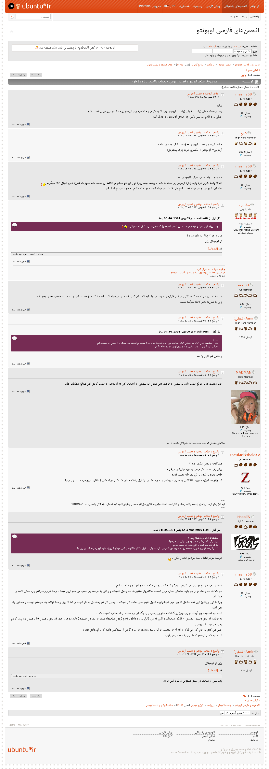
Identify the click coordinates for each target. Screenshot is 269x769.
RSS (19, 725)
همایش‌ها (184, 6)
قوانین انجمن (208, 736)
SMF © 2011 (238, 725)
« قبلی (256, 70)
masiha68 (243, 95)
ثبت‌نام (212, 47)
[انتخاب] (213, 249)
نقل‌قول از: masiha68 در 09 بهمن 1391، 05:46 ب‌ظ (189, 218)
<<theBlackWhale (245, 455)
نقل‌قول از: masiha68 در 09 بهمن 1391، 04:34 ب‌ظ (189, 332)
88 (11, 6)
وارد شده (236, 47)
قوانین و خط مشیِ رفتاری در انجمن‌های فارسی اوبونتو (198, 273)
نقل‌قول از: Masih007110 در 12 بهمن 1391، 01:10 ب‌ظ (186, 530)
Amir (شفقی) (244, 319)
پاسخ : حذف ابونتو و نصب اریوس (198, 132)
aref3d (243, 285)
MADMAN (243, 373)
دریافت (254, 740)
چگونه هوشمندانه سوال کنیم (211, 269)
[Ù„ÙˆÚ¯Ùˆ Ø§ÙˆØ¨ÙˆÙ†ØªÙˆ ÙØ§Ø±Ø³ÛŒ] (34, 5)
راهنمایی (254, 17)
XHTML (12, 725)
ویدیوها (197, 6)
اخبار (255, 736)
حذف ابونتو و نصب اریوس (203, 93)
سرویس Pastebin (150, 6)
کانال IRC (169, 6)
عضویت (234, 17)
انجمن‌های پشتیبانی (235, 6)
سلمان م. (243, 205)
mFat (180, 65)
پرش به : (255, 713)
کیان (243, 133)
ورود (244, 17)
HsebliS (243, 517)
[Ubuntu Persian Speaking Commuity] (20, 749)
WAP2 (26, 725)
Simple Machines (252, 725)
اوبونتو (254, 6)
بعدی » (248, 70)
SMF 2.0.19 (225, 725)
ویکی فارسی (213, 6)
